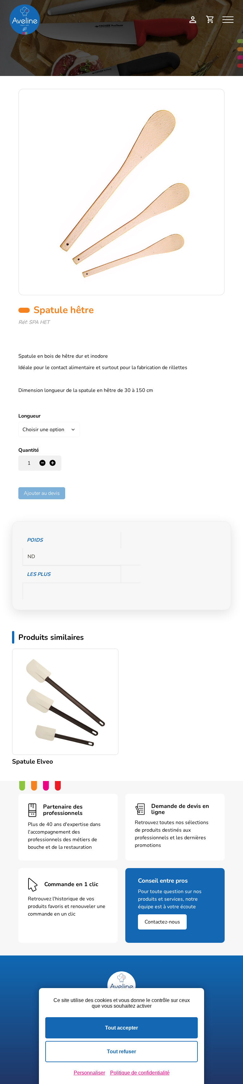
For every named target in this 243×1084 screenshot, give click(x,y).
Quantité (28, 450)
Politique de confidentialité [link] (140, 1072)
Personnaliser (89, 1072)
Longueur (29, 416)
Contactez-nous (162, 921)
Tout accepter (121, 1027)
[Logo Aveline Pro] (121, 985)
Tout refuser (121, 1051)
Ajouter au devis (42, 493)
